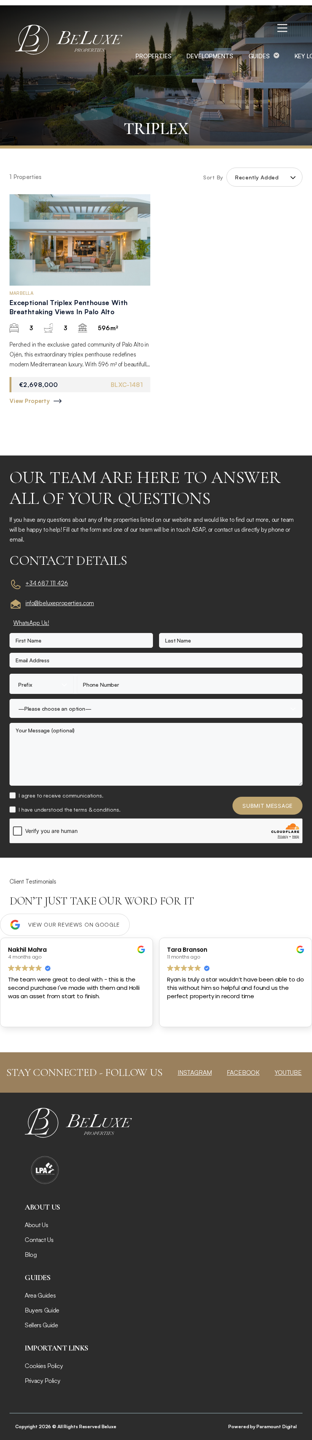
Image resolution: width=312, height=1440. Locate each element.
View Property (30, 400)
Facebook (243, 1072)
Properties (153, 56)
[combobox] (42, 684)
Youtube (288, 1072)
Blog (31, 1254)
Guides (259, 56)
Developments (209, 56)
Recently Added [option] (257, 177)
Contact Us (39, 1239)
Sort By (213, 177)
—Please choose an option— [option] (54, 708)
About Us (36, 1225)
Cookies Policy (44, 1366)
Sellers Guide (41, 1325)
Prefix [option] (25, 684)
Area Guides (40, 1295)
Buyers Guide (42, 1310)
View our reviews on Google (74, 924)
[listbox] (264, 177)
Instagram (195, 1072)
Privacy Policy (42, 1380)
